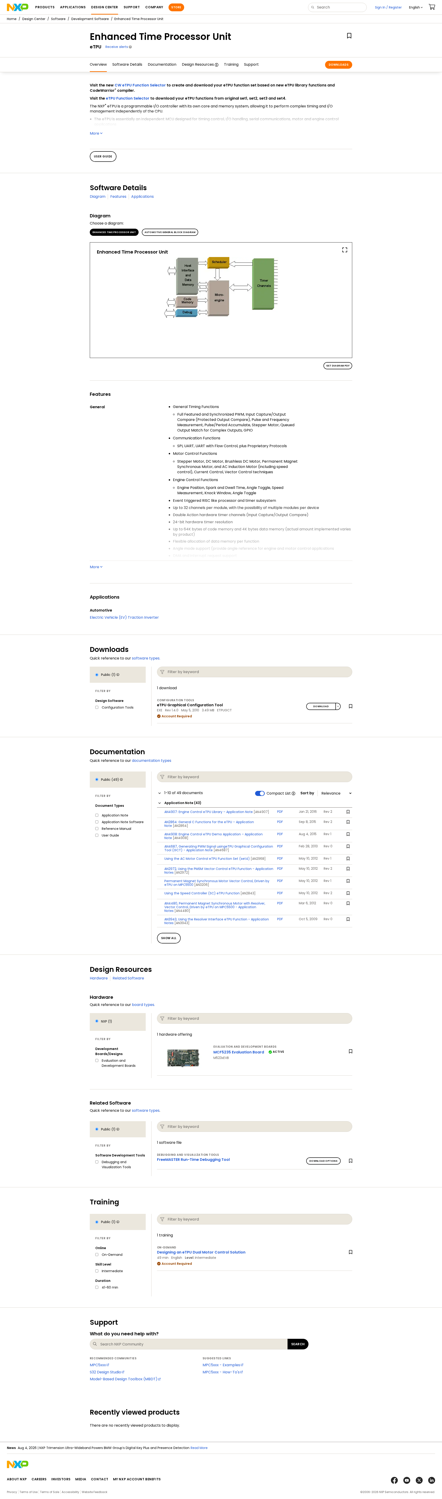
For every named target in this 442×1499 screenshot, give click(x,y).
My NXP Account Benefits (137, 1479)
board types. (143, 1004)
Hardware (99, 978)
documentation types (151, 760)
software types (146, 1110)
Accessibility (70, 1492)
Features (118, 196)
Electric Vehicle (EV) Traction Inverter (124, 617)
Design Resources (198, 64)
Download (321, 706)
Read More (199, 1448)
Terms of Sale (49, 1492)
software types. (146, 658)
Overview (98, 64)
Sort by (307, 793)
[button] (416, 7)
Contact (99, 1479)
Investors (61, 1479)
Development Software (90, 19)
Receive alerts (116, 46)
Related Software (128, 978)
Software (58, 19)
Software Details (127, 64)
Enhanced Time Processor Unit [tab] (114, 232)
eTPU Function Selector (127, 98)
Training (231, 64)
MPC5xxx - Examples (221, 1365)
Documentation (162, 64)
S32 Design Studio (105, 1372)
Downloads (339, 65)
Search (298, 1344)
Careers (39, 1479)
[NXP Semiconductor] (17, 7)
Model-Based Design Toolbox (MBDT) (123, 1379)
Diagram (97, 196)
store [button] (176, 7)
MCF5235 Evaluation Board (238, 1052)
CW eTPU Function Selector (140, 85)
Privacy (12, 1492)
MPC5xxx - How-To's (221, 1372)
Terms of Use (29, 1492)
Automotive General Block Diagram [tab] (170, 232)
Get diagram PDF (337, 365)
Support (251, 64)
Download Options (323, 1161)
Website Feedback (94, 1492)
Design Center (33, 19)
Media (80, 1479)
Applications (142, 196)
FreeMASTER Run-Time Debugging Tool (193, 1159)
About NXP (17, 1479)
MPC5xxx (98, 1365)
